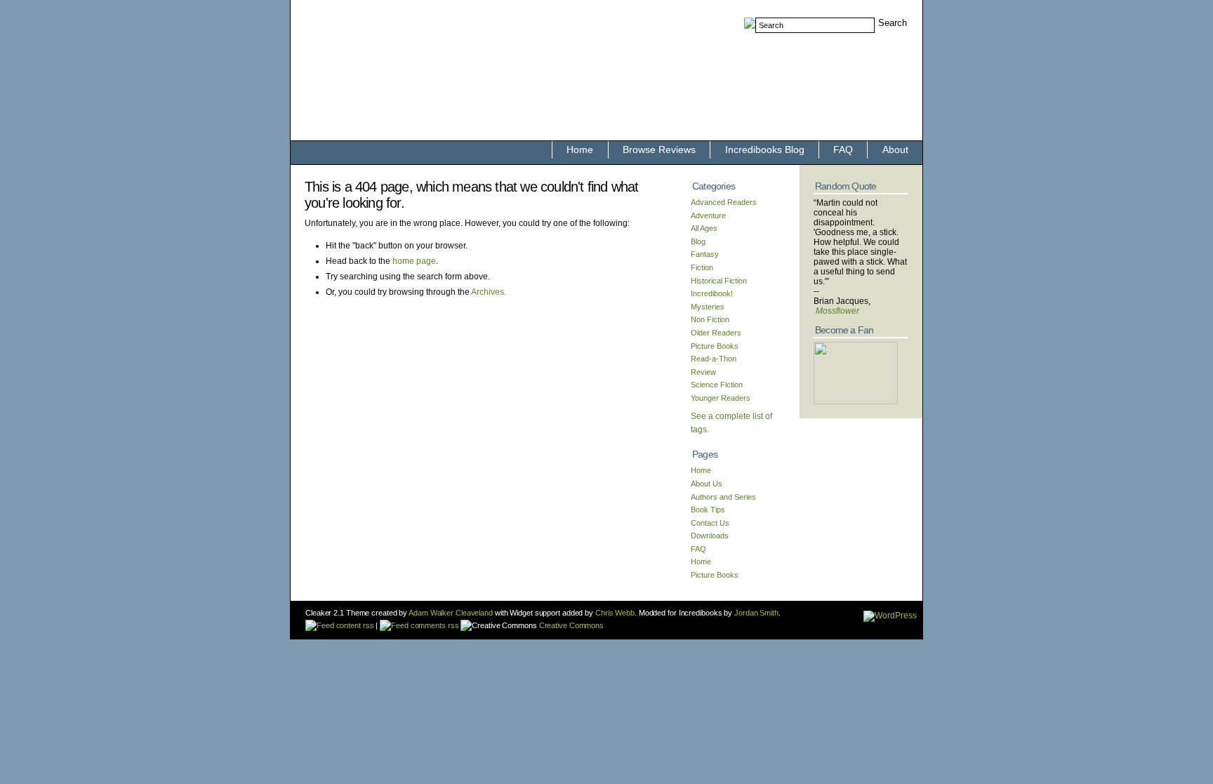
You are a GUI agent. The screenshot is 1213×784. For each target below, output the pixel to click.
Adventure (708, 215)
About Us (706, 483)
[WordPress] (890, 615)
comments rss (433, 625)
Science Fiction (717, 384)
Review (703, 372)
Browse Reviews (659, 149)
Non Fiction (710, 319)
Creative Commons (570, 625)
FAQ (843, 149)
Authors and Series (723, 497)
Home (579, 149)
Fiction (702, 267)
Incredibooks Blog (764, 149)
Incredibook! (712, 293)
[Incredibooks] (856, 401)
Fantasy (705, 254)
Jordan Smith (756, 613)
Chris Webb (615, 613)
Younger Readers (720, 398)
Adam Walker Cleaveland (451, 613)
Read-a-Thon (713, 358)
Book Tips (708, 509)
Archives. (488, 292)
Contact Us (710, 523)
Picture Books (714, 346)
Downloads (710, 535)
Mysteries (707, 307)
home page (414, 261)
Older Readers (716, 332)
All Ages (704, 228)
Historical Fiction (719, 281)
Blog (698, 241)
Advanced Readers (724, 202)
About (895, 149)
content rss (353, 625)
